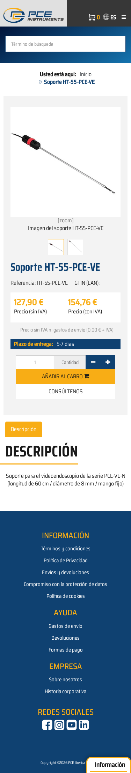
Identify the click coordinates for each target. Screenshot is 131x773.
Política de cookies (65, 596)
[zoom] (66, 220)
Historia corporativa (65, 691)
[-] (93, 362)
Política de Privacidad (66, 560)
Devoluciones (65, 638)
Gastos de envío (65, 626)
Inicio (86, 74)
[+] (107, 362)
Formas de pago (66, 650)
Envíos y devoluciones (65, 572)
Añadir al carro (63, 376)
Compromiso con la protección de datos (65, 584)
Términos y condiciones (65, 548)
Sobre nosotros (65, 679)
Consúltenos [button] (66, 391)
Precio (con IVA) (85, 311)
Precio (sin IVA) (30, 311)
